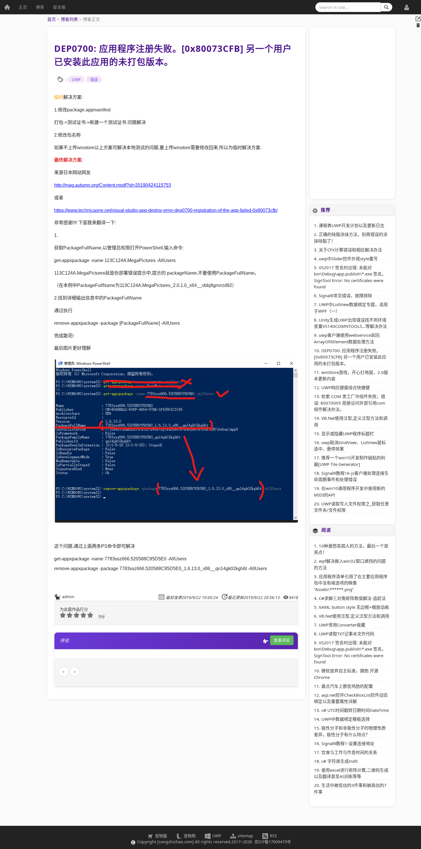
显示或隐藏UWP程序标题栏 (347, 433)
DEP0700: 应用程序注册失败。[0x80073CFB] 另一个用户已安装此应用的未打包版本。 (350, 357)
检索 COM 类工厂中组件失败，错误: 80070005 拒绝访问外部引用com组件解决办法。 (349, 402)
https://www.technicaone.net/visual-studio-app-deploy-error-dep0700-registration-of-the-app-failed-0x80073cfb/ (166, 210)
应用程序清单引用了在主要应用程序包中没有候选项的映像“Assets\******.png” (350, 583)
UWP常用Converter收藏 (342, 625)
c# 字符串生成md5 (339, 761)
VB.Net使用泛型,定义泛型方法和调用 (354, 616)
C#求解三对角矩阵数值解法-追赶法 (352, 598)
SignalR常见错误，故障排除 (345, 295)
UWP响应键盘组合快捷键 (345, 387)
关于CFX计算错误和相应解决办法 (350, 250)
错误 (94, 79)
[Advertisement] (352, 113)
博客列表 (69, 19)
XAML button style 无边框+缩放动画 (354, 607)
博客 (40, 7)
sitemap (245, 835)
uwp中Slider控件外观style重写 (348, 258)
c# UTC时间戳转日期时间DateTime (355, 710)
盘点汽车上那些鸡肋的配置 (347, 686)
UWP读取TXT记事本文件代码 (346, 634)
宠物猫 (160, 835)
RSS (273, 835)
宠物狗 (189, 835)
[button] (407, 4)
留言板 (59, 7)
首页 (51, 19)
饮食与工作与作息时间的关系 (349, 752)
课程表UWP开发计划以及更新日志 (351, 225)
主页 (23, 7)
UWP (76, 79)
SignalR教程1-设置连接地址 (347, 743)
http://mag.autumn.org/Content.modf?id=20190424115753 (112, 185)
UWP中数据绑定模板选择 (345, 719)
